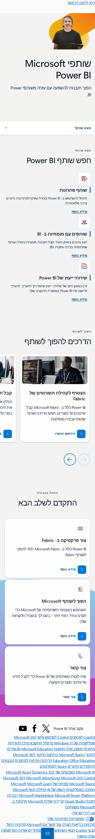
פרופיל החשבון (41, 742)
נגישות (82, 836)
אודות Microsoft (40, 801)
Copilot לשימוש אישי (53, 737)
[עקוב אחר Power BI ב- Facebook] (34, 728)
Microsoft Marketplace (36, 795)
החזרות (89, 748)
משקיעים (72, 806)
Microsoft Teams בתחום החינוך (60, 754)
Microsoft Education (37, 748)
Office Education (82, 760)
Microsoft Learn (39, 783)
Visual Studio (75, 801)
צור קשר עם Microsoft (44, 824)
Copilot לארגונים (82, 737)
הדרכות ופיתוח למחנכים (33, 760)
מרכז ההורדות (18, 742)
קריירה (58, 801)
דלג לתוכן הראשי (81, 2)
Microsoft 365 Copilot (78, 777)
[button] (47, 128)
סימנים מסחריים (41, 830)
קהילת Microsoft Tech (29, 789)
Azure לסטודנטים (53, 766)
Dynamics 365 (43, 772)
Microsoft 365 (25, 737)
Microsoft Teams (82, 783)
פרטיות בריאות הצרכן (78, 824)
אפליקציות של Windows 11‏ (74, 742)
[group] (54, 398)
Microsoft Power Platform (75, 795)
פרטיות (20, 824)
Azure (26, 772)
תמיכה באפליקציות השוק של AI (71, 789)
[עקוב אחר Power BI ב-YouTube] (23, 728)
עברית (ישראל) (83, 812)
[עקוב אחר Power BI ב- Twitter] (46, 728)
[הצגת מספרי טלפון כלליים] (48, 833)
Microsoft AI (85, 772)
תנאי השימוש (65, 830)
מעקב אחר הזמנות (68, 748)
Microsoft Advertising (43, 777)
